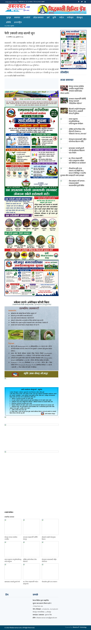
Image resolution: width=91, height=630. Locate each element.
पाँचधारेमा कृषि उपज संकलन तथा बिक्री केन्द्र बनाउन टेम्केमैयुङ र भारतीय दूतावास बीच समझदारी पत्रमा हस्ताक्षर (73, 172)
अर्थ (48, 17)
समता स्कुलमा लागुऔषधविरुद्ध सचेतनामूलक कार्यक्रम (76, 121)
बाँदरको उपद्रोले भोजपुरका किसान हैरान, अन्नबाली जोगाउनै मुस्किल (77, 111)
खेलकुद (80, 17)
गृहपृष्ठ (8, 17)
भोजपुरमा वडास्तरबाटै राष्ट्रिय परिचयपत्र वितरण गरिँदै (77, 140)
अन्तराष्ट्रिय (18, 22)
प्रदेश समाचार (38, 17)
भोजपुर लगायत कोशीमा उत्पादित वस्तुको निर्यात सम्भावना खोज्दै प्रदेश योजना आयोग (72, 90)
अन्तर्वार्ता (26, 17)
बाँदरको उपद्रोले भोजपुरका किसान (49, 538)
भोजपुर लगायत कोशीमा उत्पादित (11, 538)
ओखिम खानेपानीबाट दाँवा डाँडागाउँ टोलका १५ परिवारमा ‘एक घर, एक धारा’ (77, 131)
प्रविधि (8, 22)
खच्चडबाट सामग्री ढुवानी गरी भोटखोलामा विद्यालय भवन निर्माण (77, 150)
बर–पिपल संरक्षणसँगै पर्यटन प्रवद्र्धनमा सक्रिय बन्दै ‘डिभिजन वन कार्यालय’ (77, 161)
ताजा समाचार (66, 80)
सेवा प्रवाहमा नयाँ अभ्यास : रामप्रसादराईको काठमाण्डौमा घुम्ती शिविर (77, 183)
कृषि (54, 17)
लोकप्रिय (64, 72)
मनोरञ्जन (70, 17)
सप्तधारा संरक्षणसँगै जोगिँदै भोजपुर (30, 538)
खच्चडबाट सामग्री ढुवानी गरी (12, 582)
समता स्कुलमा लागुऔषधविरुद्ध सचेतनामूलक (13, 560)
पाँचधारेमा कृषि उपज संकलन (49, 582)
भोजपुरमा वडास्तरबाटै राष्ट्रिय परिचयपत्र (49, 560)
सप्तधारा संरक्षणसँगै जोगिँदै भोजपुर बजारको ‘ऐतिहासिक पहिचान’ (77, 101)
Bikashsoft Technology (79, 627)
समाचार (17, 17)
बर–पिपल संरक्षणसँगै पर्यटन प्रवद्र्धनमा (30, 583)
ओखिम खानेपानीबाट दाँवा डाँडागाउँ (30, 560)
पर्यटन (61, 17)
